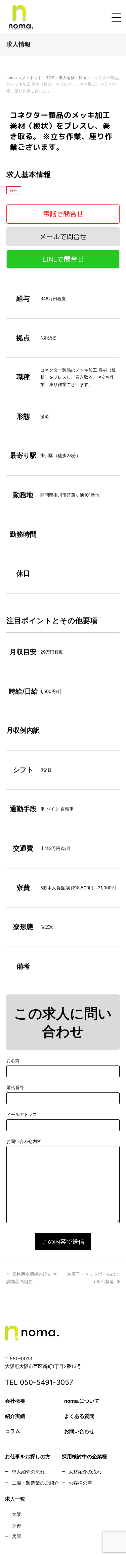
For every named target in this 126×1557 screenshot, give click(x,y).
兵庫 (16, 1536)
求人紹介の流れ (28, 1471)
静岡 (83, 77)
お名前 (12, 1060)
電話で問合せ (63, 214)
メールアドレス (21, 1114)
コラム (12, 1431)
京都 (16, 1525)
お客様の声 (80, 1483)
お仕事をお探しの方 (27, 1456)
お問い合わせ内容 (23, 1141)
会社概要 (15, 1401)
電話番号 (15, 1087)
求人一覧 (15, 1499)
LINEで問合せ (63, 259)
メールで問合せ (63, 236)
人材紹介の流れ (85, 1471)
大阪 (16, 1514)
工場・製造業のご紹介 (35, 1483)
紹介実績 (15, 1416)
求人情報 (66, 77)
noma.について (81, 1401)
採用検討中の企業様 (84, 1456)
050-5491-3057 (46, 1382)
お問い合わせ (79, 1431)
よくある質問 (79, 1416)
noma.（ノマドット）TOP (30, 77)
